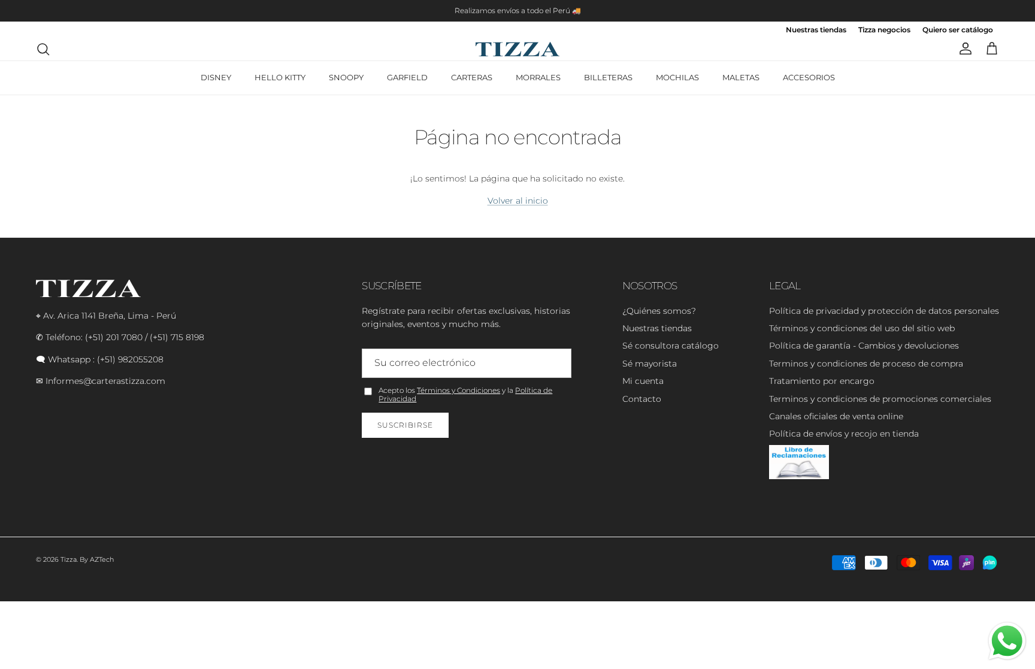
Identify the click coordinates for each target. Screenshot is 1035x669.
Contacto (641, 398)
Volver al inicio (518, 200)
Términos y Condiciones (458, 390)
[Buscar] (43, 49)
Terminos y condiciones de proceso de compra (866, 363)
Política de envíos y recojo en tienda (844, 433)
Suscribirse (405, 424)
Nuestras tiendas (816, 30)
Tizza (68, 559)
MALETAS (740, 77)
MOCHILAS (677, 77)
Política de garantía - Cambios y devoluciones (864, 345)
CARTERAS (471, 77)
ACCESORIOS (809, 77)
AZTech (102, 559)
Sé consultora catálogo (670, 345)
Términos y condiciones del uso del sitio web (862, 328)
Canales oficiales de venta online (836, 416)
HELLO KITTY (280, 77)
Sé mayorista (649, 363)
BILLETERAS (608, 77)
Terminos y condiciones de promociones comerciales (880, 398)
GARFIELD (407, 77)
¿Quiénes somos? (659, 310)
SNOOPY (346, 77)
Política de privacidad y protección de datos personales (884, 310)
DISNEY (216, 77)
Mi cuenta (643, 381)
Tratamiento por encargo (821, 381)
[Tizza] (517, 49)
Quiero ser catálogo (957, 30)
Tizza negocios (884, 30)
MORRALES (538, 77)
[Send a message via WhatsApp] (1007, 641)
